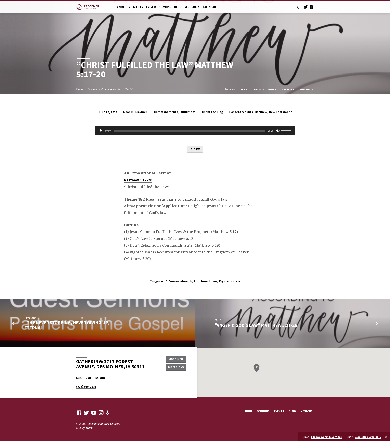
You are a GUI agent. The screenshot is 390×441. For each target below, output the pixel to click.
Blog (177, 7)
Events (279, 411)
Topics (243, 89)
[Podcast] (107, 412)
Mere (89, 428)
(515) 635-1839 (86, 386)
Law (214, 281)
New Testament (280, 112)
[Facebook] (311, 7)
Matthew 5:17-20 (138, 180)
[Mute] (278, 131)
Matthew (261, 112)
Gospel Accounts (241, 112)
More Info (176, 359)
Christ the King (212, 112)
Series (257, 89)
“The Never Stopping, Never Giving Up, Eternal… (66, 325)
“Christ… (129, 89)
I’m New (151, 7)
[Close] (386, 437)
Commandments (110, 89)
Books (272, 89)
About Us (123, 7)
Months (305, 89)
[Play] (101, 131)
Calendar (209, 7)
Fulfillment (188, 112)
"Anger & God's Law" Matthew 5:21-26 (255, 325)
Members (306, 411)
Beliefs (138, 7)
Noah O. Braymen (135, 112)
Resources (192, 7)
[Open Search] (297, 7)
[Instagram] (101, 412)
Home (79, 89)
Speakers (288, 89)
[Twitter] (306, 7)
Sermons (165, 7)
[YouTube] (94, 412)
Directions (176, 367)
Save (196, 149)
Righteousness (229, 281)
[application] (195, 130)
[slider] (286, 130)
